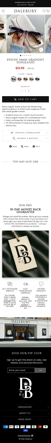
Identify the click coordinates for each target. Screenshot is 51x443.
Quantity (25, 86)
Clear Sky (13, 79)
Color (26, 74)
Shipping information (27, 133)
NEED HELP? (25, 420)
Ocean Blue (37, 79)
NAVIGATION (25, 407)
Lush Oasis (25, 79)
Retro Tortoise (31, 79)
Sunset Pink (19, 79)
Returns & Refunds (27, 138)
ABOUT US (24, 413)
